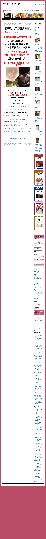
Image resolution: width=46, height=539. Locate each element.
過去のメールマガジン (39, 320)
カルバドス (37, 420)
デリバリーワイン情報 (11, 4)
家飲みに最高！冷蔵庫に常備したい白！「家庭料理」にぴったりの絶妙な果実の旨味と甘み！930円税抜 (38, 399)
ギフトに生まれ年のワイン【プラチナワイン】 (17, 138)
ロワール (37, 459)
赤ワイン (37, 477)
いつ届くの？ (36, 272)
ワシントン (37, 464)
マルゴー (37, 450)
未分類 (36, 470)
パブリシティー (36, 290)
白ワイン (37, 474)
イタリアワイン (38, 412)
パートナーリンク (37, 295)
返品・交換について (37, 278)
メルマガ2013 (38, 452)
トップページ (5, 19)
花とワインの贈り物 (37, 284)
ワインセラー (19, 19)
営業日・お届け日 (37, 271)
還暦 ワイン (39, 409)
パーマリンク (10, 141)
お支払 (35, 275)
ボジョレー (37, 447)
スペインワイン (38, 434)
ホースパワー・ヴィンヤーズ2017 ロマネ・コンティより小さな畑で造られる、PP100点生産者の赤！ (38, 344)
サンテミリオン (38, 424)
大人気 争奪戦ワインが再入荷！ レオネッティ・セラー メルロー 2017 (38, 368)
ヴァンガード (38, 466)
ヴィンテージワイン (12, 19)
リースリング (38, 457)
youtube (35, 301)
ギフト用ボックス (37, 283)
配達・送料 (36, 274)
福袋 (36, 476)
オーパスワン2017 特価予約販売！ (38, 362)
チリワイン (37, 437)
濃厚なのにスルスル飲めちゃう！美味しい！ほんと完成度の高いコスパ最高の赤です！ (10, 24)
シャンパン (37, 427)
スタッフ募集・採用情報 (38, 292)
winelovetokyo (16, 32)
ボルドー (37, 449)
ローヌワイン (38, 460)
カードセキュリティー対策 (38, 277)
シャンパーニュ (38, 429)
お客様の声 (36, 298)
